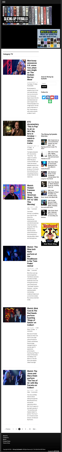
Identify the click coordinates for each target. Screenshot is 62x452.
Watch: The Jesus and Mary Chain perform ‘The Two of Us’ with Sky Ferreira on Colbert (32, 379)
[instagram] (56, 97)
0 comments (30, 85)
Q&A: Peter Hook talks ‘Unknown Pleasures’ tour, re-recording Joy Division (49, 214)
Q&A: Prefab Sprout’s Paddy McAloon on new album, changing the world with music (49, 204)
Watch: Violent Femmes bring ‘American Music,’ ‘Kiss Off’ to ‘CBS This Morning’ (32, 195)
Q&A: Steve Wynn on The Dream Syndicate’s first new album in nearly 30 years (49, 165)
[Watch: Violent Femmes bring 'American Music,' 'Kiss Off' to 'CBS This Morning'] (14, 191)
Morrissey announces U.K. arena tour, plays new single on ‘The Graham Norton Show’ (32, 70)
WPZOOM (56, 451)
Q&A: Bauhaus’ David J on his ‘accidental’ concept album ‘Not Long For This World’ (50, 175)
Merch (4, 439)
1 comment (34, 209)
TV (33, 84)
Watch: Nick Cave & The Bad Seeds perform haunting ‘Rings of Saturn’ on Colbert (32, 316)
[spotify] (50, 101)
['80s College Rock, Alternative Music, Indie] (27, 15)
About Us (5, 435)
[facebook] (48, 97)
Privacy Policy (6, 441)
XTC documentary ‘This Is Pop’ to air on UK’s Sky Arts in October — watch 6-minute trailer (33, 132)
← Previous (7, 429)
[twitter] (44, 97)
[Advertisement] (51, 60)
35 (29, 429)
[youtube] (52, 97)
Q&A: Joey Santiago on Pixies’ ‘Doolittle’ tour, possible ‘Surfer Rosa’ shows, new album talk (50, 194)
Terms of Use (6, 443)
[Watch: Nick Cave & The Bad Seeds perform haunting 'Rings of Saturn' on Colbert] (14, 314)
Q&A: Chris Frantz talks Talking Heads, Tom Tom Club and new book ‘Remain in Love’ (50, 155)
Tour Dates (29, 84)
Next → (35, 429)
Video (36, 84)
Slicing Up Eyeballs (17, 449)
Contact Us (6, 437)
